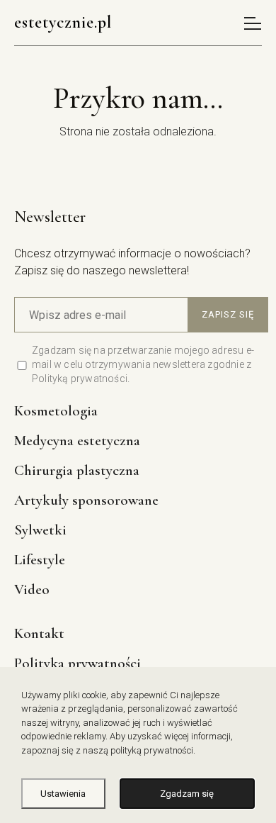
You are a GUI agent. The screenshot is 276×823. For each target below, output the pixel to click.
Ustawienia (63, 793)
